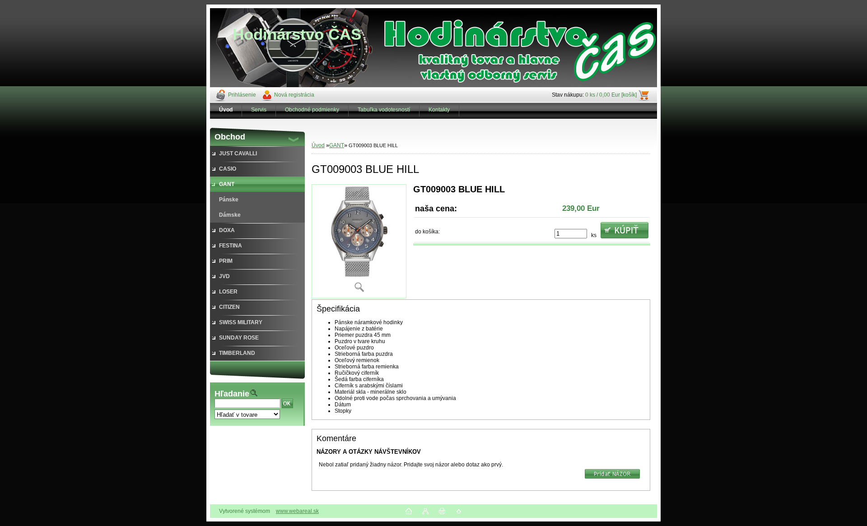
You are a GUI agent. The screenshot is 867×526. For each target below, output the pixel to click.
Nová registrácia (294, 95)
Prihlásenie (242, 95)
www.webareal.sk (297, 511)
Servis (258, 110)
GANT (336, 145)
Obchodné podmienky (312, 110)
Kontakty (439, 110)
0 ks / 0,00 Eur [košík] (611, 95)
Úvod (318, 145)
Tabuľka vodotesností (384, 110)
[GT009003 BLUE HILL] (359, 241)
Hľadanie (231, 393)
